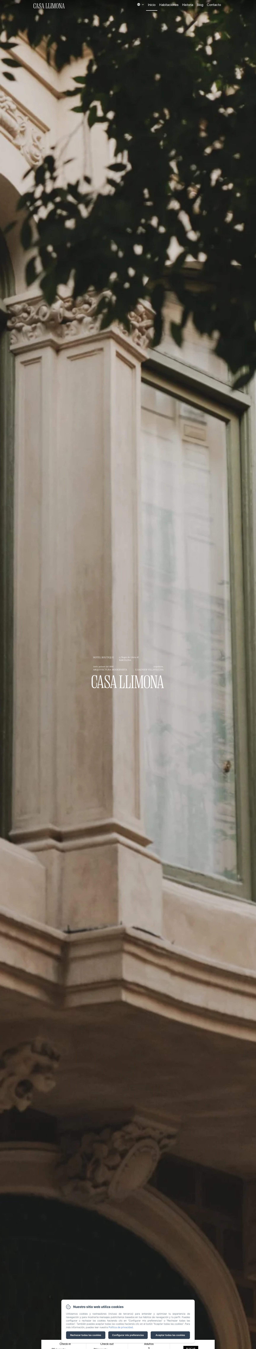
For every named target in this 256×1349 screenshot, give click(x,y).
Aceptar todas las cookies (170, 1335)
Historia (187, 5)
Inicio (152, 5)
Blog (200, 5)
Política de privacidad (121, 1327)
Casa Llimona (49, 6)
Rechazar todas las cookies (85, 1335)
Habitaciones (169, 5)
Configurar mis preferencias (128, 1335)
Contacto (214, 5)
